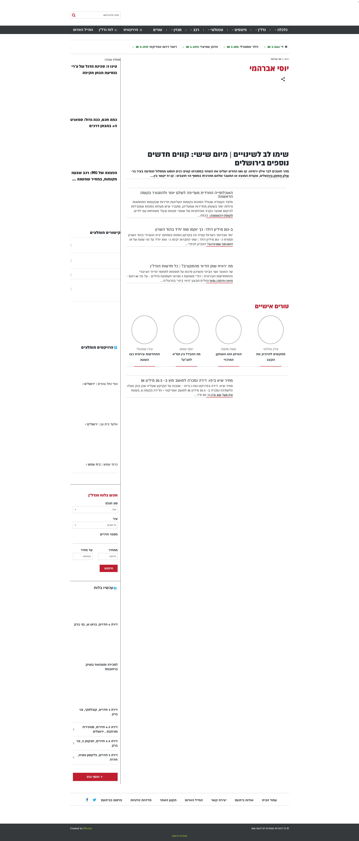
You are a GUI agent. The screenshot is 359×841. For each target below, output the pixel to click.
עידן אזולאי (270, 349)
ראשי (286, 59)
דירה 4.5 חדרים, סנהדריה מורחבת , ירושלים (100, 729)
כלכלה (282, 29)
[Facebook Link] (87, 800)
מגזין (178, 29)
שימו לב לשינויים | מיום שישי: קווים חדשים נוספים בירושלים (218, 159)
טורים (157, 29)
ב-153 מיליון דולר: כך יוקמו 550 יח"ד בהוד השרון (194, 229)
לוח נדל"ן (106, 29)
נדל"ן (262, 29)
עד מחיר (87, 550)
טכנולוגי (217, 29)
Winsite (87, 828)
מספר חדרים (109, 534)
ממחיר (113, 550)
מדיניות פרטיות (141, 800)
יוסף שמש (186, 349)
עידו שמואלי (144, 349)
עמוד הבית (269, 800)
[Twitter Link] (94, 800)
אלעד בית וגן (109, 424)
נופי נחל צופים (108, 384)
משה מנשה (228, 349)
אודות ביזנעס (244, 800)
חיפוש (108, 568)
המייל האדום (83, 29)
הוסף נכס (93, 777)
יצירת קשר (218, 800)
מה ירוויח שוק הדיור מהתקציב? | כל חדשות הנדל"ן (191, 266)
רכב (196, 29)
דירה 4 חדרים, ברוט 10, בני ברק (96, 624)
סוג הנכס (111, 503)
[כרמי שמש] (86, 464)
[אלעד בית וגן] (85, 424)
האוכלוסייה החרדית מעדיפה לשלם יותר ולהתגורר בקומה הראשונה (186, 194)
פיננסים (241, 29)
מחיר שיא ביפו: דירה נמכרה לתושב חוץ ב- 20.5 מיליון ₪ (187, 380)
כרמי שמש (110, 464)
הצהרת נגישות (179, 835)
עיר (115, 519)
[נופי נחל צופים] (82, 384)
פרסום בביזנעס (111, 800)
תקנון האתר (168, 800)
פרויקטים (131, 29)
